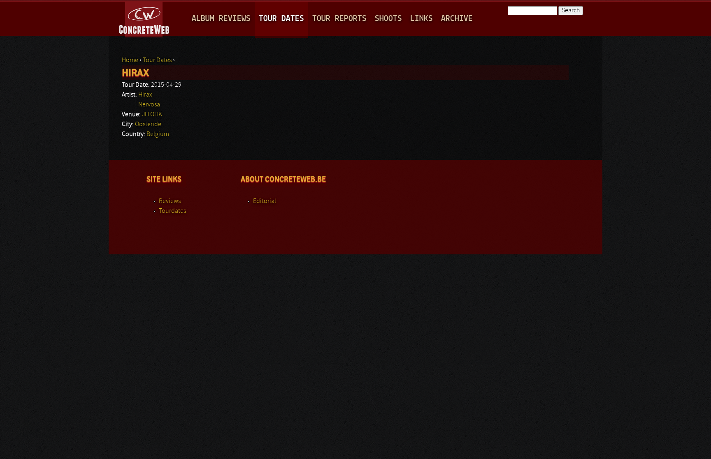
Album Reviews (221, 18)
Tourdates (172, 211)
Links (421, 18)
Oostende (148, 124)
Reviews (170, 201)
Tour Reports (339, 18)
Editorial (264, 201)
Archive (457, 18)
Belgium (157, 134)
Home (130, 60)
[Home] (145, 18)
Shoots (388, 18)
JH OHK (152, 114)
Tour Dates (281, 18)
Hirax (145, 95)
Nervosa (149, 104)
